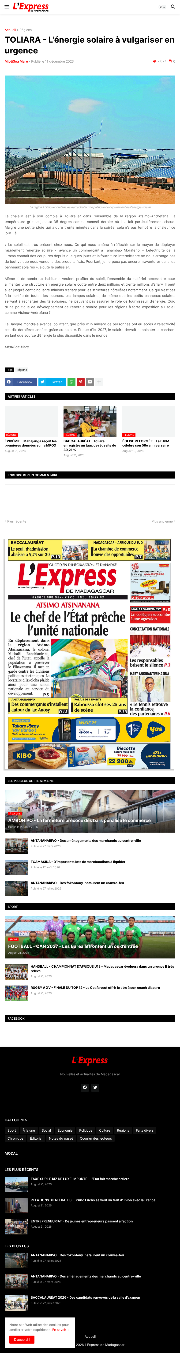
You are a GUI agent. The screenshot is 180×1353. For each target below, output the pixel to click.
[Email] (90, 382)
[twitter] (95, 1088)
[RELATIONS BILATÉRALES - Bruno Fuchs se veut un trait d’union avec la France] (16, 1205)
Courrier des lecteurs (96, 1138)
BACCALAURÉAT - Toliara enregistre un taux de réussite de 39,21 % (90, 445)
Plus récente (16, 521)
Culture (104, 1130)
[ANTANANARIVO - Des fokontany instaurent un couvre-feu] (16, 888)
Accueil (10, 30)
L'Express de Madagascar (104, 1345)
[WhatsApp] (71, 382)
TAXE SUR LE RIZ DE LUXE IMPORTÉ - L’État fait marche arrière (80, 1179)
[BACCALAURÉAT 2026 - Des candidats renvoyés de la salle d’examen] (16, 1303)
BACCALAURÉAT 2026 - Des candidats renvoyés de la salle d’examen (85, 1297)
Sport (12, 1130)
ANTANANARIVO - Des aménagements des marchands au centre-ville (86, 840)
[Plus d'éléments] (99, 382)
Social (46, 1130)
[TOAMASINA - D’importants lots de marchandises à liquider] (16, 867)
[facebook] (85, 1088)
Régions (25, 30)
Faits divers (145, 1130)
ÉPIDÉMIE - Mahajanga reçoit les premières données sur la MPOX (31, 443)
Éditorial (36, 1138)
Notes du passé (61, 1138)
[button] (6, 7)
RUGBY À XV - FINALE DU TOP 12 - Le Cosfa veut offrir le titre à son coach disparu (95, 988)
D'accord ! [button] (22, 1339)
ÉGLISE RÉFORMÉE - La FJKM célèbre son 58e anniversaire (145, 443)
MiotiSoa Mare (16, 61)
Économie (65, 1130)
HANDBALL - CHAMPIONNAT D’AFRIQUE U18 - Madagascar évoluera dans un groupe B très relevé (102, 968)
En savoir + (60, 1330)
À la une (29, 1130)
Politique (85, 1130)
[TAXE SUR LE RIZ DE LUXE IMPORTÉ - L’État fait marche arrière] (16, 1184)
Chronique (15, 1138)
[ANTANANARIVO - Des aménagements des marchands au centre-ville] (16, 846)
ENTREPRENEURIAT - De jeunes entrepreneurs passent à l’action (82, 1221)
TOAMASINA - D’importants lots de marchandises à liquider (78, 862)
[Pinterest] (81, 382)
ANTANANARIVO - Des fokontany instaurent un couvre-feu (77, 883)
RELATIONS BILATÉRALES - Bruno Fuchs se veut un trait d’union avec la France (93, 1200)
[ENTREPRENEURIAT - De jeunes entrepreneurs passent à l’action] (16, 1226)
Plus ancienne (162, 521)
